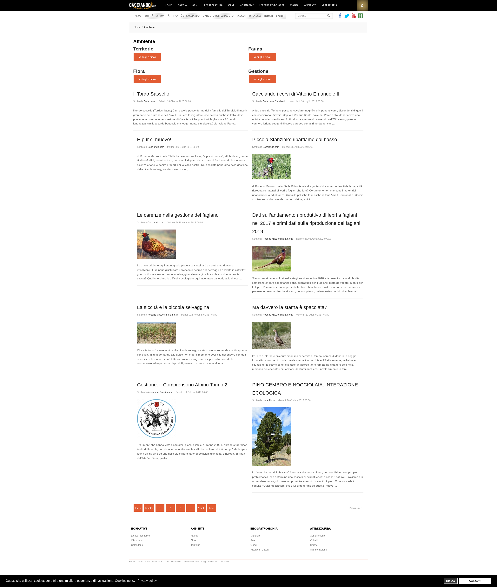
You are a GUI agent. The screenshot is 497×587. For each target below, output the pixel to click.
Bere (252, 540)
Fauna (255, 48)
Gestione (258, 71)
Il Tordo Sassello (151, 94)
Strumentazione (318, 549)
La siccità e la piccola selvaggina (173, 307)
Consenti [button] (475, 580)
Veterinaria (329, 5)
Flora (139, 71)
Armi (195, 5)
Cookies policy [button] (125, 580)
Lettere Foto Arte (271, 5)
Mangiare (255, 535)
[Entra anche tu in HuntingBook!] (360, 17)
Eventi (280, 16)
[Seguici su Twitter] (346, 17)
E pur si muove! (154, 139)
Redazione (149, 101)
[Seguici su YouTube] (353, 17)
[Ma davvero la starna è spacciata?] (307, 335)
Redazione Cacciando (274, 101)
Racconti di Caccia (249, 16)
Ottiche (314, 545)
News (138, 16)
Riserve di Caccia (259, 549)
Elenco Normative (140, 535)
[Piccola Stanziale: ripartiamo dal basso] (307, 166)
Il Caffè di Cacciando (186, 16)
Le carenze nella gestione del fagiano (178, 215)
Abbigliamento (318, 535)
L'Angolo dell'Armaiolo (218, 16)
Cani (231, 5)
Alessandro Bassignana (160, 392)
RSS (362, 5)
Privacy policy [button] (147, 580)
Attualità (162, 16)
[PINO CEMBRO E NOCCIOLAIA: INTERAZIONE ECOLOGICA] (307, 436)
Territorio (143, 48)
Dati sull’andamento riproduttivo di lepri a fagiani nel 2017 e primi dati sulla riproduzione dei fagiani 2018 (306, 223)
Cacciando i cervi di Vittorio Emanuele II (295, 94)
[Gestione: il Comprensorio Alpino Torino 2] (192, 418)
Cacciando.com (156, 147)
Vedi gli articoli (147, 56)
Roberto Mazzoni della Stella (278, 238)
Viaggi (294, 5)
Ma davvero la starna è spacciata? (289, 307)
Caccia (182, 5)
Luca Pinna (269, 400)
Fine (211, 508)
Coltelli (314, 540)
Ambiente (310, 5)
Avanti (201, 508)
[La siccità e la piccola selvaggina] (192, 333)
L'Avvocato (136, 540)
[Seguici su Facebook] (340, 17)
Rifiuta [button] (450, 580)
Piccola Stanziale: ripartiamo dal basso (294, 139)
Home (168, 5)
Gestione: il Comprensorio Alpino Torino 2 (182, 384)
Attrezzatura (213, 5)
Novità (148, 16)
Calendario (137, 545)
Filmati (268, 16)
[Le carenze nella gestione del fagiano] (192, 244)
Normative (247, 5)
